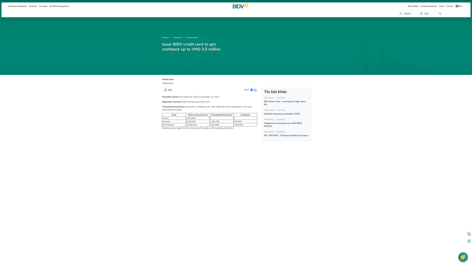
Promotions (177, 37)
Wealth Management (59, 6)
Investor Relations (429, 6)
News (441, 6)
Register (407, 13)
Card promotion (192, 37)
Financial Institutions (17, 6)
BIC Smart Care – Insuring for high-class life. (285, 103)
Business (33, 6)
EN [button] (460, 6)
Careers (450, 6)
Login (426, 13)
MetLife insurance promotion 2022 (282, 113)
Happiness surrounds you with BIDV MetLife (283, 124)
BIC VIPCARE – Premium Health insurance (286, 135)
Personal (165, 37)
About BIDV (413, 6)
